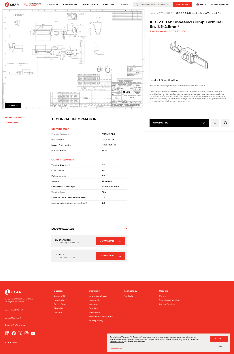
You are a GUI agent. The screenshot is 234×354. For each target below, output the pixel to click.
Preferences (116, 348)
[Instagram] (26, 333)
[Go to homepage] (24, 4)
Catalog (53, 4)
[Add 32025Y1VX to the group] (215, 123)
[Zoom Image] (72, 60)
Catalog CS (59, 296)
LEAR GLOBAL (12, 309)
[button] (89, 229)
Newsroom (94, 312)
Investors (93, 304)
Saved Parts (90, 4)
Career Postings (167, 304)
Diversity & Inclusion (169, 300)
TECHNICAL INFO (14, 118)
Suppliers (93, 308)
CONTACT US (160, 122)
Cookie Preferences (15, 325)
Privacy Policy (96, 320)
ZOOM (11, 105)
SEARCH (180, 4)
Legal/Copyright (13, 317)
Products (128, 296)
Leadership (94, 300)
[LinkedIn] (7, 333)
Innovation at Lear (98, 296)
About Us (108, 4)
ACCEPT (219, 338)
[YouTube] (32, 333)
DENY (219, 346)
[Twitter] (20, 333)
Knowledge (70, 4)
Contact (125, 4)
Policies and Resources (101, 316)
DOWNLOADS (17, 122)
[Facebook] (13, 333)
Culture (163, 296)
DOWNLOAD (107, 240)
